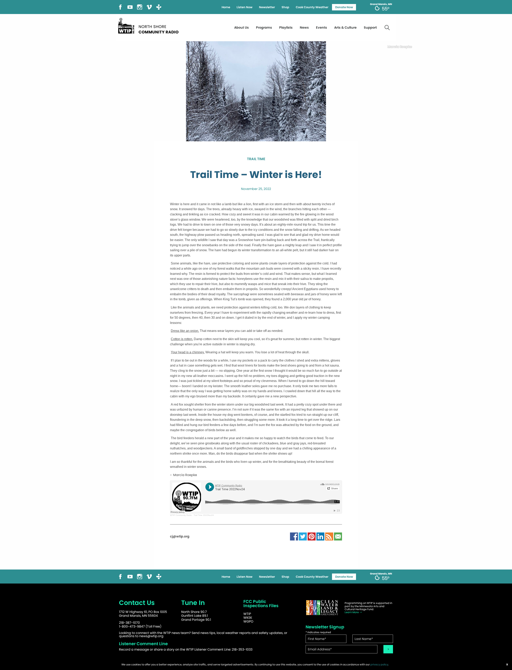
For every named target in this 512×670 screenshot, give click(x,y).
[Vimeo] (149, 6)
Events (321, 27)
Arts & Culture (345, 27)
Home (226, 7)
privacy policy (379, 664)
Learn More (352, 612)
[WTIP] (150, 25)
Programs (264, 27)
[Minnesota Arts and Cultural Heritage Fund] (322, 608)
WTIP (247, 614)
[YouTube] (130, 6)
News (304, 27)
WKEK (247, 617)
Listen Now (244, 7)
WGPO (248, 621)
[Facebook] (120, 6)
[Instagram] (139, 6)
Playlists (286, 27)
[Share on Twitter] (303, 536)
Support (370, 27)
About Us (241, 27)
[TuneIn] (158, 6)
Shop (285, 7)
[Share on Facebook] (294, 536)
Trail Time (256, 159)
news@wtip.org (151, 636)
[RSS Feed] (329, 536)
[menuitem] (226, 7)
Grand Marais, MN (381, 4)
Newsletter (267, 7)
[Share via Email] (338, 536)
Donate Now (344, 7)
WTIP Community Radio (181, 515)
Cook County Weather (312, 7)
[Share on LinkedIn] (320, 536)
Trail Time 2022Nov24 (204, 515)
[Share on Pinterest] (312, 536)
